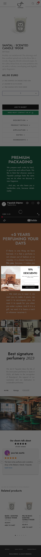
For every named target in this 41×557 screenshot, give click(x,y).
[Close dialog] (39, 267)
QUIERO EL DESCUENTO (30, 287)
